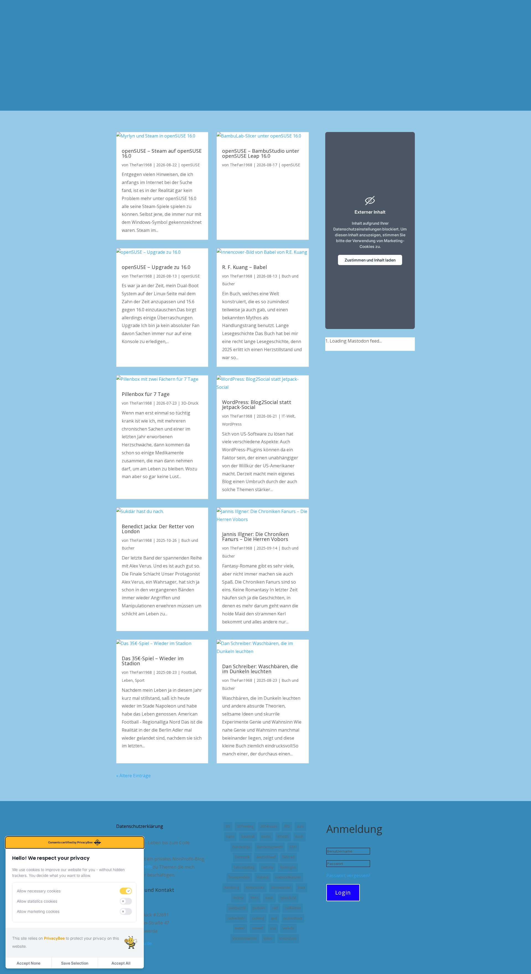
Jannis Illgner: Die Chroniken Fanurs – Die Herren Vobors (255, 536)
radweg (258, 918)
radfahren (293, 908)
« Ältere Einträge (133, 776)
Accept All (121, 963)
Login (343, 892)
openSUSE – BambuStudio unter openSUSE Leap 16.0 (260, 153)
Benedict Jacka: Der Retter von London (158, 529)
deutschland (266, 857)
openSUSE (190, 164)
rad (275, 908)
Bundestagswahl (270, 847)
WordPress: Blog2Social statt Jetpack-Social (256, 404)
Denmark (242, 857)
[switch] (126, 891)
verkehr (289, 928)
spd (274, 918)
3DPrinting (245, 826)
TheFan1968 (140, 164)
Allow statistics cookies (37, 901)
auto (300, 826)
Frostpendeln (239, 877)
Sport (140, 680)
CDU (293, 847)
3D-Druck (189, 403)
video (268, 938)
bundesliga (241, 847)
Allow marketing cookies (38, 911)
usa (273, 928)
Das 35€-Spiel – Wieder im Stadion (153, 661)
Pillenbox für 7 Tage (146, 394)
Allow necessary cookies (39, 890)
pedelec (259, 908)
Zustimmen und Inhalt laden (370, 260)
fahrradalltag (244, 867)
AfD (287, 826)
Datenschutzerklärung (139, 826)
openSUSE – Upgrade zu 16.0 (156, 267)
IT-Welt (288, 416)
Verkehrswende (245, 938)
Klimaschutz (255, 887)
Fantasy (267, 867)
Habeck (263, 877)
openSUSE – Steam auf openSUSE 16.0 (162, 153)
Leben (127, 680)
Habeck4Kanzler (288, 877)
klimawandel (281, 887)
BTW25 (283, 836)
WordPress (232, 424)
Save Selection (74, 963)
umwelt (257, 928)
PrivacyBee (54, 938)
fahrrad (289, 857)
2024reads (268, 826)
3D (228, 826)
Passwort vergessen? (348, 875)
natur (269, 897)
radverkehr (236, 918)
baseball (248, 836)
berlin (266, 836)
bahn (230, 836)
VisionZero (288, 938)
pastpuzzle (237, 908)
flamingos (288, 867)
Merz (254, 897)
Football (188, 672)
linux (301, 887)
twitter (240, 928)
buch (299, 836)
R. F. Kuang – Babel (244, 267)
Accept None (28, 963)
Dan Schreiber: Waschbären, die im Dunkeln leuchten (260, 669)
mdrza (238, 897)
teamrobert (293, 918)
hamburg (232, 887)
